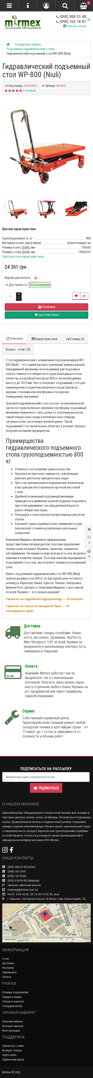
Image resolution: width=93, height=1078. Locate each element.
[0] (83, 5)
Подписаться (49, 788)
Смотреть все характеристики (23, 256)
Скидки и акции (11, 997)
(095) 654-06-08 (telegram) (23, 880)
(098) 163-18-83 (16, 876)
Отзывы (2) (77, 339)
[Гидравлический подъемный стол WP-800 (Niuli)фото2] (76, 209)
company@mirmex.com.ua (22, 890)
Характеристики (46, 339)
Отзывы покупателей (15, 992)
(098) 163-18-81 (72, 21)
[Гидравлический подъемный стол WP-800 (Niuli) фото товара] (46, 144)
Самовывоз (9, 972)
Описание (16, 338)
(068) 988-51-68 (72, 16)
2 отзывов (29, 90)
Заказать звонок (76, 26)
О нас (5, 959)
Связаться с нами (13, 1046)
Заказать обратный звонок (24, 885)
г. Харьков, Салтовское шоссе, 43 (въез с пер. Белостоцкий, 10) (46, 899)
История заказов (12, 1026)
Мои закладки (11, 1030)
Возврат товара (12, 1050)
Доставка (8, 963)
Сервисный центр (13, 1059)
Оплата (6, 977)
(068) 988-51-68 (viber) (21, 867)
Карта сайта (9, 1055)
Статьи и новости (13, 1001)
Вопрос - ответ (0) (18, 349)
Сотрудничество (12, 1006)
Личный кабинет (12, 1021)
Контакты (8, 968)
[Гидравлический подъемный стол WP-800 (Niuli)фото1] (47, 209)
